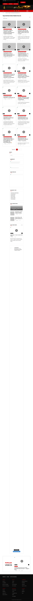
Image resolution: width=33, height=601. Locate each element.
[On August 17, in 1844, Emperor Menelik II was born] (18, 373)
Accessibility (14, 596)
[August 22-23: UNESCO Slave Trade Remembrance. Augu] (11, 370)
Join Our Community (13, 576)
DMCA (13, 594)
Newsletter (23, 582)
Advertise (4, 576)
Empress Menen (13, 194)
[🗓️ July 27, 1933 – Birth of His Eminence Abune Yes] (15, 503)
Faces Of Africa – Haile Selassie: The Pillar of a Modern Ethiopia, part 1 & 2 (18, 218)
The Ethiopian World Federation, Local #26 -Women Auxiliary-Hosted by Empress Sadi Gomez (23, 76)
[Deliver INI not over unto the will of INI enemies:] (15, 429)
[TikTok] (13, 2)
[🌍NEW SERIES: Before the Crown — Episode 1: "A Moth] (21, 480)
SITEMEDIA (5, 57)
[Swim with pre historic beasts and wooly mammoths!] (18, 303)
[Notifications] (16, 2)
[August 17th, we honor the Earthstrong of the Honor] (21, 367)
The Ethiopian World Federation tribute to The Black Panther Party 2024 (23, 117)
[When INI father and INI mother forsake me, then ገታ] (18, 473)
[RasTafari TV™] (16, 10)
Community (23, 2)
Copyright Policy (14, 593)
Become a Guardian (5, 584)
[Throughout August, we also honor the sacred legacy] (11, 422)
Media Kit (23, 591)
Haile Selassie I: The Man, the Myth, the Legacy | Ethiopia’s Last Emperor (18, 212)
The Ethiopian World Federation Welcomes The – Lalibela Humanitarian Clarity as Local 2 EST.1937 (23, 54)
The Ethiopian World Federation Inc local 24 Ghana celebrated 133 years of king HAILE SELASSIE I (9, 54)
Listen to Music (13, 196)
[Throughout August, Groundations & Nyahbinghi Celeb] (15, 365)
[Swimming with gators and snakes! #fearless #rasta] (21, 302)
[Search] (29, 11)
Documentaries (19, 95)
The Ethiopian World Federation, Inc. (8, 51)
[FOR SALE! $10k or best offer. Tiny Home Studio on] (11, 322)
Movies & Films (13, 195)
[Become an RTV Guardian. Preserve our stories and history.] (16, 7)
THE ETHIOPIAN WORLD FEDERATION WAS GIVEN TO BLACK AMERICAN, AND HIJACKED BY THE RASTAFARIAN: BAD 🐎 (8, 140)
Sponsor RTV (4, 593)
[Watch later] (14, 2)
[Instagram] (11, 2)
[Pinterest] (8, 2)
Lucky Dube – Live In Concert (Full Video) (16, 235)
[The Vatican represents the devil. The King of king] (18, 258)
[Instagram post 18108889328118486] (18, 403)
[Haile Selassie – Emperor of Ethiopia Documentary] (16, 208)
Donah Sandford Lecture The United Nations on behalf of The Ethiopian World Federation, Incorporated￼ (9, 76)
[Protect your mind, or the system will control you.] (11, 257)
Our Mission (4, 582)
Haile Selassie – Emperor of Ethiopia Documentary (20, 208)
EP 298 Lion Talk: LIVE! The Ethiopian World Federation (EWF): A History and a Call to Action (23, 32)
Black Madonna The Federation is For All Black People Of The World (23, 139)
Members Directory (24, 581)
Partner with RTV (5, 594)
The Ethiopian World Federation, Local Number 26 (9, 97)
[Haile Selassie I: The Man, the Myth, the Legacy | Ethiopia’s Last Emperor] (12, 213)
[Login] (19, 2)
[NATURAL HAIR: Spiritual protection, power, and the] (21, 258)
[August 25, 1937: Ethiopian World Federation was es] (15, 320)
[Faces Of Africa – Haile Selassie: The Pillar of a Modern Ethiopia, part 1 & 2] (12, 219)
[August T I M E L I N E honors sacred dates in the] (11, 478)
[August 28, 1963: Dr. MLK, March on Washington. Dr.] (15, 275)
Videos (13, 581)
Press (22, 593)
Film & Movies (16, 566)
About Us (4, 581)
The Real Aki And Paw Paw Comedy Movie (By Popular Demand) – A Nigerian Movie (21, 568)
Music (13, 582)
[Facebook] (3, 2)
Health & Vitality (13, 197)
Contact (8, 576)
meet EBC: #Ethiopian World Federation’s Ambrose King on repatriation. (23, 98)
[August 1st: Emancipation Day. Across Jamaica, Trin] (21, 425)
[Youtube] (10, 2)
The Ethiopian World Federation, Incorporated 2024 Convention (8, 117)
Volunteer (23, 584)
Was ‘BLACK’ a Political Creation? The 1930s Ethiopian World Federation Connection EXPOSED (8, 32)
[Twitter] (5, 2)
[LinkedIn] (6, 2)
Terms (13, 591)
